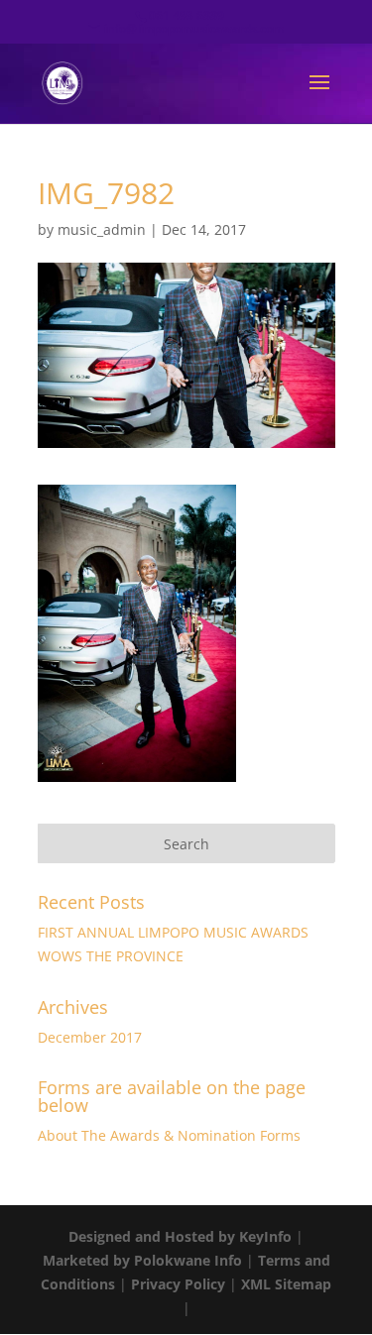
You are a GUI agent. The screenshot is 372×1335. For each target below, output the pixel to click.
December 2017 (90, 1037)
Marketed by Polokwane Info (142, 1260)
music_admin (102, 229)
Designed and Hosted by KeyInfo (180, 1236)
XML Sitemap (286, 1284)
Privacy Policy (178, 1284)
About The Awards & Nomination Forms (169, 1135)
